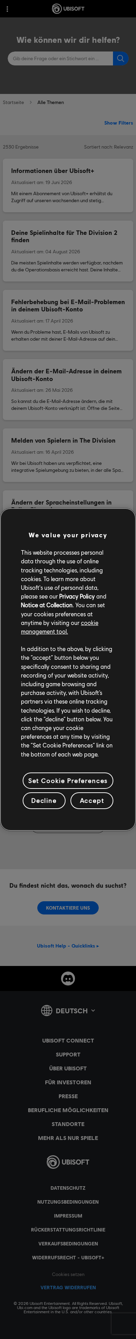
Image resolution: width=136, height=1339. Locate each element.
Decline (44, 800)
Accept (92, 800)
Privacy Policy (77, 596)
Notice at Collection (47, 605)
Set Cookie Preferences (68, 780)
